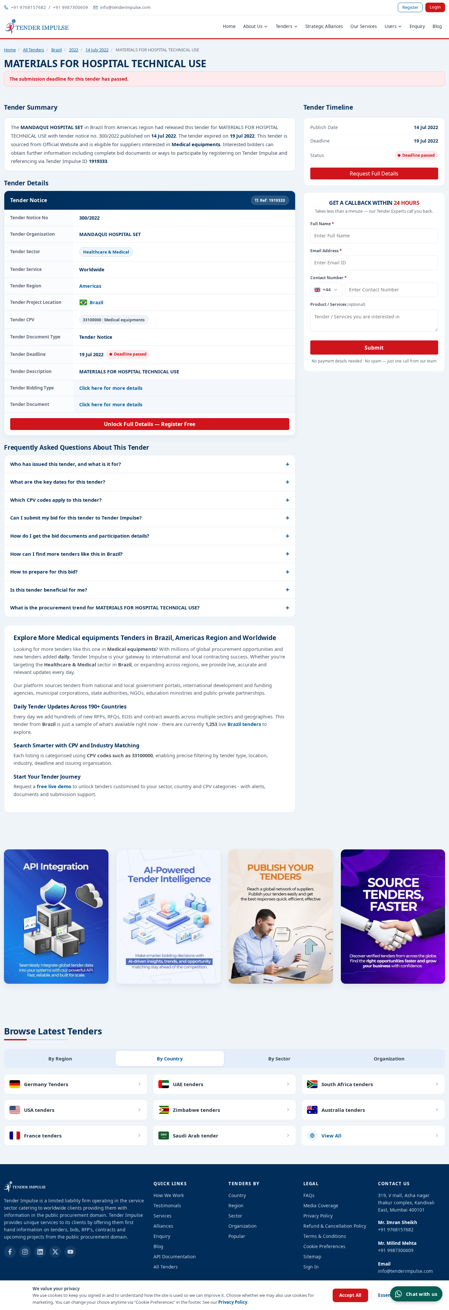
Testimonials (167, 1205)
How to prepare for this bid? (44, 571)
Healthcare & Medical (106, 252)
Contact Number (328, 278)
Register (410, 7)
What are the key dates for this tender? (57, 481)
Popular (236, 1236)
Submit (374, 347)
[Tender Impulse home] (37, 27)
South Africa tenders (347, 1084)
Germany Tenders (46, 1084)
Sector (235, 1216)
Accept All (350, 1295)
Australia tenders (343, 1110)
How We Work (169, 1195)
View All (331, 1135)
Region (236, 1205)
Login (435, 7)
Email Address (326, 251)
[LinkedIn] (40, 1252)
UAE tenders (188, 1084)
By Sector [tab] (279, 1059)
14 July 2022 (96, 50)
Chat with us (421, 1294)
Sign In (311, 1267)
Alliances (163, 1226)
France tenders (42, 1135)
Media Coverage (320, 1205)
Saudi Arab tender (195, 1135)
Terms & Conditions (324, 1236)
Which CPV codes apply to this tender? (56, 499)
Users (390, 26)
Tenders (284, 26)
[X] (55, 1252)
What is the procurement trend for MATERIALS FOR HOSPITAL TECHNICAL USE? (105, 607)
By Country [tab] (170, 1059)
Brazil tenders (244, 724)
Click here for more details (110, 388)
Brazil (56, 50)
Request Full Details (374, 173)
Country (237, 1195)
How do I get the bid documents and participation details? (79, 535)
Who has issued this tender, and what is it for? (65, 464)
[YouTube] (70, 1252)
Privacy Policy (232, 1302)
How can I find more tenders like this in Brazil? (66, 553)
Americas (90, 286)
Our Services (363, 26)
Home (229, 26)
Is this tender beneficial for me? (48, 589)
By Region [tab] (60, 1059)
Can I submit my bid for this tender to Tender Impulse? (76, 517)
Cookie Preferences (324, 1246)
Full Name (322, 224)
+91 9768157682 (28, 7)
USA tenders (39, 1110)
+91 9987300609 (70, 7)
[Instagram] (25, 1252)
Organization (242, 1226)
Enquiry (417, 26)
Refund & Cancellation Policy (334, 1226)
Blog (437, 26)
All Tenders (33, 50)
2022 (73, 50)
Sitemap (312, 1256)
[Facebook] (10, 1252)
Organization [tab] (389, 1059)
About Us (252, 26)
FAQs (309, 1195)
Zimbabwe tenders (196, 1110)
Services (163, 1216)
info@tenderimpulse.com (125, 7)
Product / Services (337, 304)
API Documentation (175, 1256)
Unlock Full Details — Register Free (149, 424)
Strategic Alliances (324, 26)
